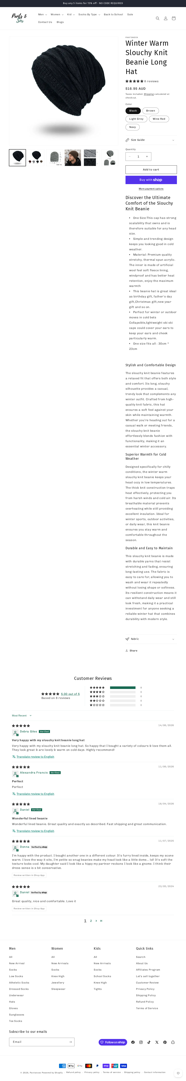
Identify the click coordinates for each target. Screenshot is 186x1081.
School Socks (102, 976)
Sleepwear (58, 989)
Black (133, 110)
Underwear (16, 995)
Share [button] (134, 650)
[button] (42, 14)
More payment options (151, 188)
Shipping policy (132, 1072)
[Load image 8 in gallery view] (110, 157)
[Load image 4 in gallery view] (72, 157)
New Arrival (17, 963)
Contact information (155, 1072)
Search (140, 957)
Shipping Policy (146, 995)
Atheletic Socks (19, 982)
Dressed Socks (19, 989)
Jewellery (57, 982)
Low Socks (16, 976)
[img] (21, 726)
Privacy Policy (145, 989)
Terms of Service (147, 1008)
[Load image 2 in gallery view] (36, 157)
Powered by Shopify (52, 1073)
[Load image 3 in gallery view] (54, 157)
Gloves (13, 1008)
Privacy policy (92, 1072)
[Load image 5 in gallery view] (91, 157)
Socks (13, 969)
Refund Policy (145, 1001)
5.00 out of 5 (70, 694)
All (11, 957)
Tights (98, 989)
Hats (12, 1001)
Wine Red (159, 118)
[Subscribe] (70, 1042)
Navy (132, 127)
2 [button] (91, 921)
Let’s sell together (148, 976)
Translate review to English (35, 756)
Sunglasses (16, 1014)
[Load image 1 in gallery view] (17, 157)
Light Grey (136, 118)
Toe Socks (15, 1021)
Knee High (57, 976)
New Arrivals (59, 963)
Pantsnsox (35, 1073)
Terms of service (112, 1072)
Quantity (131, 149)
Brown (150, 110)
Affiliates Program (148, 969)
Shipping (149, 94)
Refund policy (73, 1072)
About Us (142, 963)
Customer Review (147, 982)
